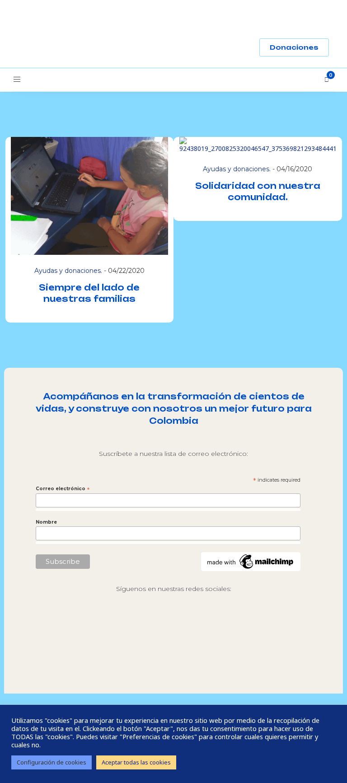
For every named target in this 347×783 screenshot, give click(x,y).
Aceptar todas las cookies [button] (136, 762)
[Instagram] (136, 628)
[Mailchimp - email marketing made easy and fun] (250, 560)
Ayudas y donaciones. (68, 271)
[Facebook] (173, 628)
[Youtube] (211, 628)
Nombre (46, 522)
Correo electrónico (63, 489)
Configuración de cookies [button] (51, 762)
